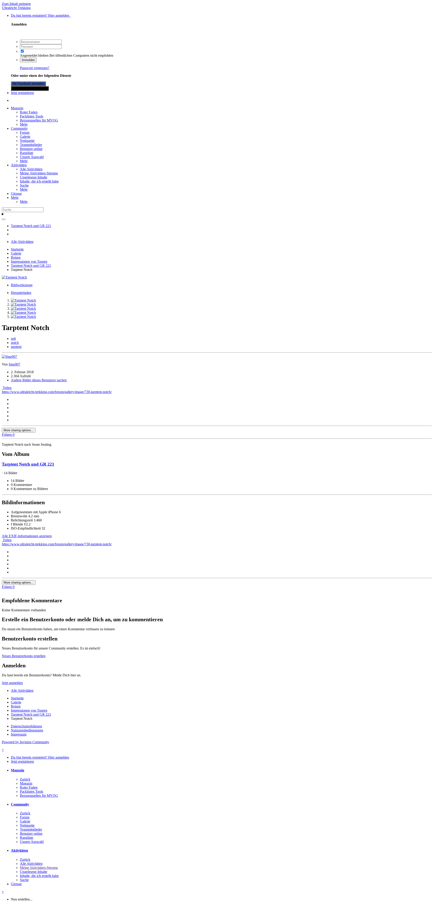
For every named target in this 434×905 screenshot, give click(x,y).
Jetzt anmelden (12, 683)
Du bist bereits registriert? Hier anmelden (41, 15)
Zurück (25, 779)
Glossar (16, 193)
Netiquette (27, 141)
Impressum (18, 734)
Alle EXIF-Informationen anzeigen (27, 536)
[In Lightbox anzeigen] (14, 277)
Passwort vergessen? (34, 68)
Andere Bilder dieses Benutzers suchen (39, 380)
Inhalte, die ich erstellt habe (39, 181)
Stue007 (14, 364)
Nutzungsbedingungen (27, 730)
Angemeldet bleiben (34, 55)
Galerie (25, 136)
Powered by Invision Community (25, 742)
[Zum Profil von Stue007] (9, 357)
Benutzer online (31, 149)
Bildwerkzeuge (22, 285)
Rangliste (26, 153)
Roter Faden (29, 112)
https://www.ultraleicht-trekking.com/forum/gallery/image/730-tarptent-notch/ (57, 392)
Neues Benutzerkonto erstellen (23, 656)
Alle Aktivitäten (31, 169)
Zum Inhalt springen (16, 4)
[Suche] (3, 219)
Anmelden (28, 60)
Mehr (24, 124)
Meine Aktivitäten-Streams (39, 173)
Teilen (7, 388)
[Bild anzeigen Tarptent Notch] (23, 300)
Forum (24, 132)
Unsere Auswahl (32, 157)
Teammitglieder (31, 145)
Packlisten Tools (31, 116)
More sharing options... (19, 430)
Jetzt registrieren (22, 93)
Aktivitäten (19, 165)
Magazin (17, 108)
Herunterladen (21, 293)
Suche (24, 185)
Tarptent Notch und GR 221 (28, 464)
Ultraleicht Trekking (16, 8)
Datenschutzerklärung (26, 726)
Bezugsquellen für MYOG (39, 120)
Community (19, 128)
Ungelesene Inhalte (33, 177)
